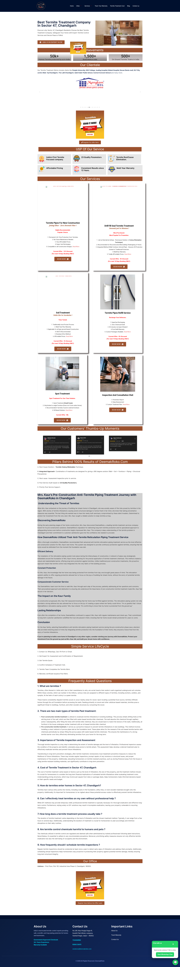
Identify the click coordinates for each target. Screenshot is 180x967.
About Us (114, 930)
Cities (78, 6)
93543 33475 (76, 944)
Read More (76, 246)
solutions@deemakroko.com (81, 949)
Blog (128, 6)
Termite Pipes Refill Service (118, 313)
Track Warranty (116, 935)
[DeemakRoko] (41, 6)
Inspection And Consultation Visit (117, 395)
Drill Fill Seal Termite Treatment (119, 227)
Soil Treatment (62, 314)
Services (87, 6)
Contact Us (115, 939)
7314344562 (76, 940)
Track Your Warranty (101, 6)
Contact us (136, 6)
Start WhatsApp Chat (165, 954)
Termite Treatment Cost (117, 6)
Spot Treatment (62, 393)
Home (72, 6)
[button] (39, 92)
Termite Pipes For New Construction (63, 224)
